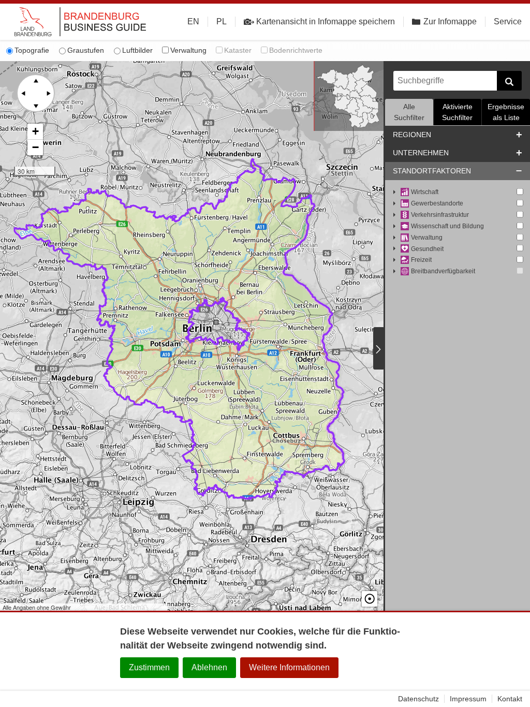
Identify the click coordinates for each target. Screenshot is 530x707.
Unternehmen (421, 153)
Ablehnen (209, 667)
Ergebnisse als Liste (506, 112)
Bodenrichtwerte (295, 50)
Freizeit (421, 259)
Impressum (468, 699)
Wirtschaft (424, 192)
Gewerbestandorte (437, 203)
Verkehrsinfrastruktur (440, 214)
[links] (23, 93)
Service (508, 21)
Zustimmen (149, 667)
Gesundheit (427, 249)
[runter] (36, 105)
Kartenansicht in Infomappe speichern (325, 21)
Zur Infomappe (450, 21)
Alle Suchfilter (409, 112)
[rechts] (48, 93)
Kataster (238, 50)
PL (221, 21)
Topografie (31, 50)
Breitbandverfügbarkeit (443, 271)
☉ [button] (369, 599)
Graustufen (85, 50)
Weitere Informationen (289, 667)
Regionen (412, 134)
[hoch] (36, 81)
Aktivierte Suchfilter (457, 112)
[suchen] (509, 81)
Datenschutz (418, 699)
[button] (35, 132)
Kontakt (509, 699)
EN (193, 21)
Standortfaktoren (432, 171)
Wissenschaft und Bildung (447, 226)
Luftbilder (137, 50)
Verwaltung (188, 50)
